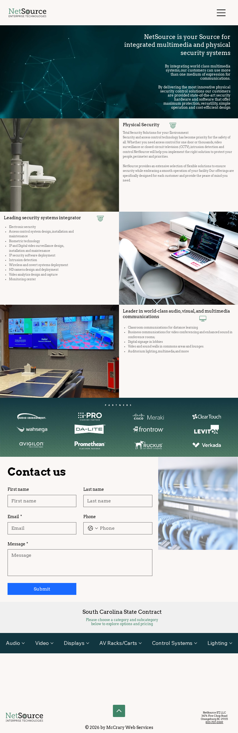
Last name (93, 489)
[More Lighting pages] (230, 643)
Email (15, 516)
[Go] (119, 711)
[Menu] (221, 13)
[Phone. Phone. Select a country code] (93, 528)
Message (18, 544)
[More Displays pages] (87, 643)
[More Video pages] (52, 643)
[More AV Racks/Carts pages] (140, 643)
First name (18, 489)
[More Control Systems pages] (195, 643)
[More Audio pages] (23, 643)
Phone (89, 516)
